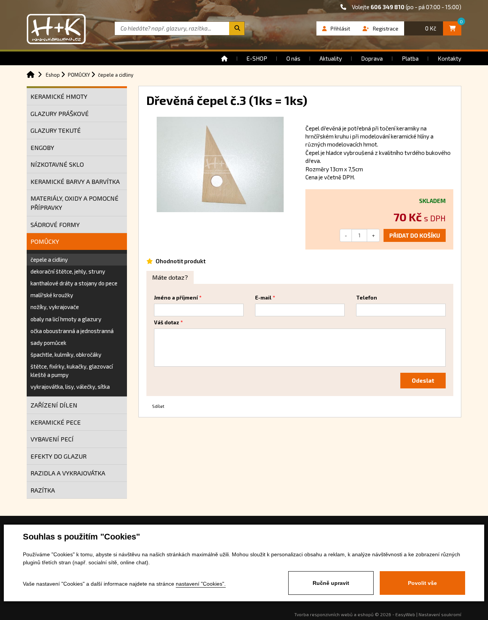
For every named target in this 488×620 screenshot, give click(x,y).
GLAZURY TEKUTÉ (55, 130)
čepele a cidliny (49, 259)
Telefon (366, 298)
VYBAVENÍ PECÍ (52, 439)
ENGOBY (42, 147)
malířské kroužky (51, 294)
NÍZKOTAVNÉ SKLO (57, 164)
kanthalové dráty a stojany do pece (73, 283)
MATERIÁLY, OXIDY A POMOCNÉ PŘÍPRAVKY (74, 203)
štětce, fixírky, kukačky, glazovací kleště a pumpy (71, 370)
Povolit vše (422, 583)
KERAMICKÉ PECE (55, 422)
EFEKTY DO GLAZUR (58, 456)
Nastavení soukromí (440, 614)
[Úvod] (224, 58)
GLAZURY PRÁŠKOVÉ (59, 113)
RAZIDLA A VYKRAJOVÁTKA (67, 473)
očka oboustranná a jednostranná (72, 330)
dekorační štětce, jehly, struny (67, 271)
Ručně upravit (331, 583)
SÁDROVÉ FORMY (55, 224)
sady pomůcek (48, 342)
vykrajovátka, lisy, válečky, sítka (70, 386)
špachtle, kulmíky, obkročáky (65, 354)
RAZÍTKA (42, 490)
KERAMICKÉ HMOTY (58, 96)
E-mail (263, 298)
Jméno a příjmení (176, 298)
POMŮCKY (44, 241)
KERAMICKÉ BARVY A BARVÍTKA (75, 181)
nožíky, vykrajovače (54, 306)
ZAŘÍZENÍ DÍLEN (53, 405)
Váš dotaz (166, 322)
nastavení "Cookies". (201, 584)
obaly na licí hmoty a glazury (65, 319)
